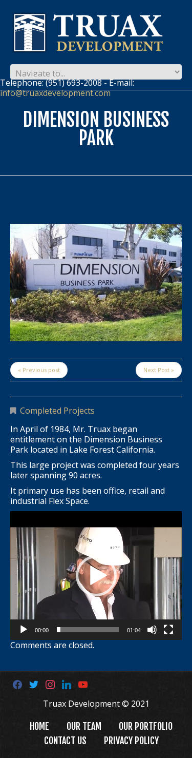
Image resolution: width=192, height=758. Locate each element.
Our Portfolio (146, 726)
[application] (96, 575)
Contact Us (65, 740)
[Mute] (152, 630)
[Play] (23, 630)
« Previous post (39, 370)
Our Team (84, 726)
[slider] (88, 629)
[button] (96, 575)
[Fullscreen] (168, 630)
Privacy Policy (131, 740)
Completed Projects (57, 410)
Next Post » (158, 370)
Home (39, 726)
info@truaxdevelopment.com (55, 93)
